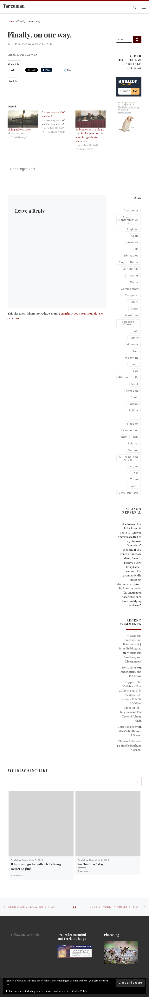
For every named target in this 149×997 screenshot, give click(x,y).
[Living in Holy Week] (23, 119)
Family (134, 337)
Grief (135, 351)
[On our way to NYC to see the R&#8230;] (58, 122)
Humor (134, 364)
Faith (135, 331)
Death (134, 308)
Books (134, 262)
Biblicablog (131, 255)
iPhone (123, 377)
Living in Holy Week (19, 129)
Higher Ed (132, 357)
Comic (134, 282)
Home (11, 21)
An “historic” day (91, 864)
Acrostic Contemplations (128, 220)
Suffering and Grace (128, 458)
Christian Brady (128, 726)
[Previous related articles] (127, 781)
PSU (136, 417)
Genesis (133, 344)
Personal (132, 390)
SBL (136, 436)
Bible (135, 248)
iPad (136, 370)
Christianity (131, 268)
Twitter (134, 486)
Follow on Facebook (25, 935)
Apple (135, 235)
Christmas (132, 275)
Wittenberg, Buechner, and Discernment (132, 657)
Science (133, 443)
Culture (133, 301)
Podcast (133, 403)
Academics (131, 210)
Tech (135, 472)
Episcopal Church (128, 323)
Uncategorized (128, 492)
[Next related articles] (137, 781)
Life (136, 377)
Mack (135, 384)
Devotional (131, 315)
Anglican (133, 229)
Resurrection (130, 430)
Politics (134, 410)
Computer (132, 295)
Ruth (124, 436)
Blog (122, 262)
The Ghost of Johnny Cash (131, 716)
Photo (135, 397)
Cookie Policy (79, 991)
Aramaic (133, 242)
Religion (133, 423)
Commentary (130, 288)
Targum (133, 466)
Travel (134, 479)
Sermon (133, 450)
